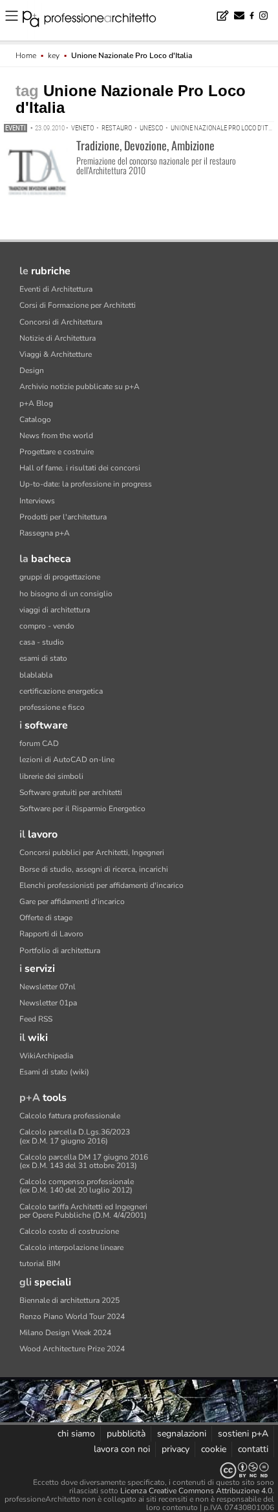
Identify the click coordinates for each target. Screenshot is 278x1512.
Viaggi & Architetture (55, 354)
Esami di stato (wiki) (54, 1072)
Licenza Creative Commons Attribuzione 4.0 (196, 1491)
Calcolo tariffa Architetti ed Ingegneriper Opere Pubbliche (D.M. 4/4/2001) (83, 1211)
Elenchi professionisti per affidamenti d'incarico (101, 885)
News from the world (56, 435)
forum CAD (39, 743)
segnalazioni (181, 1433)
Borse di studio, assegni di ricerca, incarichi (93, 869)
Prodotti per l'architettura (63, 517)
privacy (175, 1449)
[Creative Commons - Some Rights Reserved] (139, 1470)
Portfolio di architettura (59, 950)
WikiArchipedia (46, 1056)
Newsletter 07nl (47, 987)
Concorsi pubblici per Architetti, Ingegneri (91, 852)
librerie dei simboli (51, 776)
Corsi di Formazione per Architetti (77, 305)
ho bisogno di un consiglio (65, 594)
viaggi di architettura (54, 610)
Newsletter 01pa (48, 1003)
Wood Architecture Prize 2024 (72, 1349)
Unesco (151, 128)
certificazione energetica (61, 691)
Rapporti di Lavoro (51, 934)
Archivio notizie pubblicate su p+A (79, 386)
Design (31, 370)
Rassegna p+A (44, 533)
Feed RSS (35, 1019)
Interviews (37, 501)
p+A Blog (36, 403)
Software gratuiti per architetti (70, 792)
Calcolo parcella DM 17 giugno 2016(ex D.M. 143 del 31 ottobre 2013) (83, 1161)
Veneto (82, 128)
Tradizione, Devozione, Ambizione (145, 145)
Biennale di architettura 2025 (69, 1300)
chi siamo (76, 1433)
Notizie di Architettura (57, 338)
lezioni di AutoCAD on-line (66, 759)
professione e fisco (52, 707)
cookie (213, 1449)
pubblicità (126, 1433)
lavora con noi (122, 1449)
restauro (117, 128)
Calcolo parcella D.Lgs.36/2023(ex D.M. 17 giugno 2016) (74, 1136)
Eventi (15, 128)
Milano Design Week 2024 (65, 1332)
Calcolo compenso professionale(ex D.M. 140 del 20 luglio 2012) (76, 1185)
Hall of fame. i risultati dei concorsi (79, 468)
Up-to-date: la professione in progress (85, 484)
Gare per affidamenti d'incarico (72, 901)
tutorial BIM (39, 1263)
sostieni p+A (243, 1433)
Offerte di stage (45, 917)
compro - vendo (46, 626)
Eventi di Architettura (55, 289)
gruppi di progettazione (59, 577)
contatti (253, 1449)
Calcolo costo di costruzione (69, 1231)
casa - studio (41, 642)
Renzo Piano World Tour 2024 (72, 1316)
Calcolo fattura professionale (69, 1116)
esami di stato (43, 658)
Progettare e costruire (56, 452)
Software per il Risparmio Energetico (82, 808)
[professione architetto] (97, 20)
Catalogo (35, 419)
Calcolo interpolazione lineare (71, 1247)
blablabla (35, 675)
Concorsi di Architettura (60, 322)
